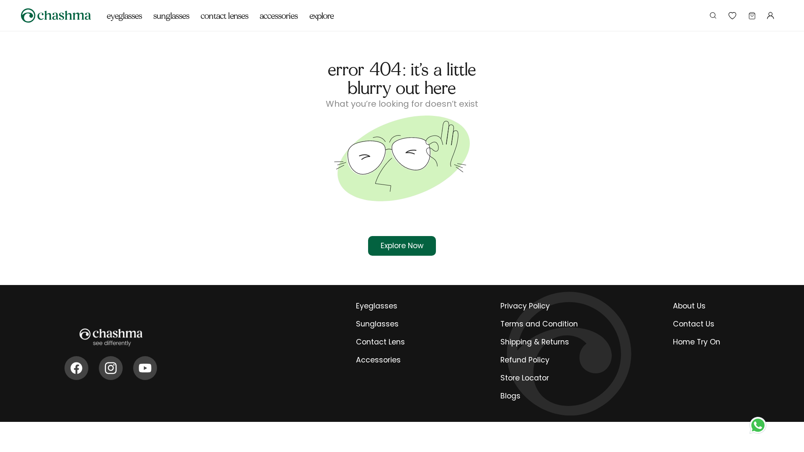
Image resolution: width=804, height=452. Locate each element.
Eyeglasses (376, 306)
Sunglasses (377, 324)
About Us (689, 306)
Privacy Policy (525, 306)
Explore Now (402, 246)
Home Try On (696, 342)
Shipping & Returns (534, 342)
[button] (125, 11)
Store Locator (524, 378)
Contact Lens (380, 342)
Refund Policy (524, 360)
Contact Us (693, 324)
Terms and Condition (539, 324)
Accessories (378, 360)
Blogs (510, 396)
